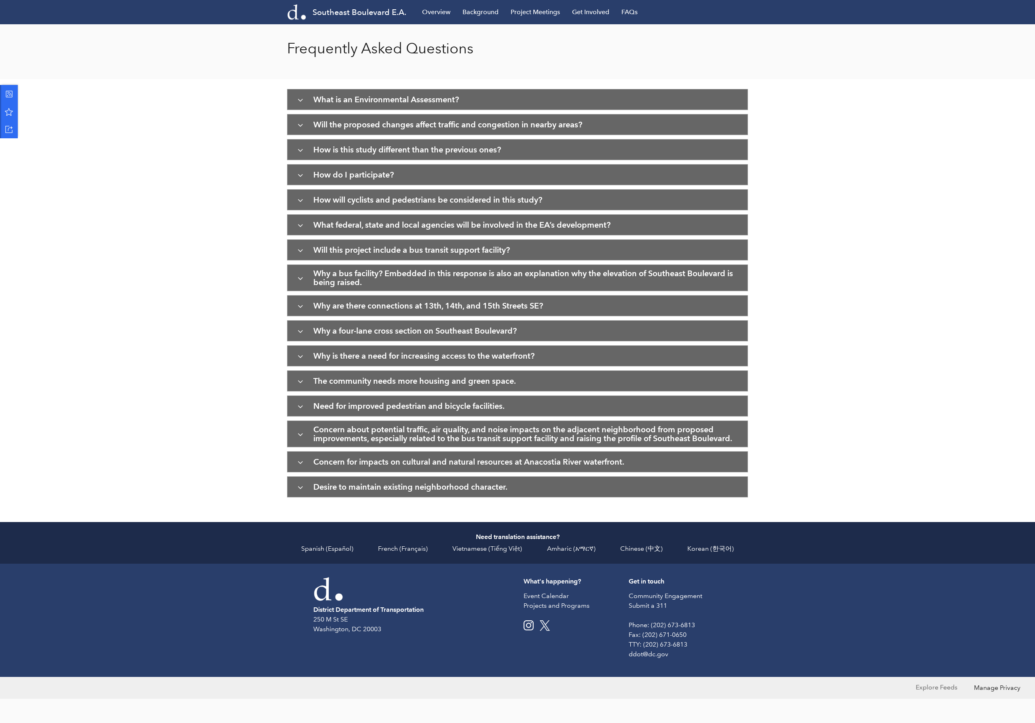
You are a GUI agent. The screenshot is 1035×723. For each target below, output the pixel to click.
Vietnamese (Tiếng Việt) (487, 548)
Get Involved (590, 12)
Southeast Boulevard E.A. (359, 12)
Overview (436, 12)
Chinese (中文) (641, 548)
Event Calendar (546, 596)
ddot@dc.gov (648, 654)
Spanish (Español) (327, 548)
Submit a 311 (648, 605)
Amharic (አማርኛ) (571, 548)
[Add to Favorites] (9, 111)
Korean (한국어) (710, 548)
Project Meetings (535, 12)
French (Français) (403, 548)
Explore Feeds (936, 687)
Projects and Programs (556, 605)
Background (480, 12)
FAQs (629, 12)
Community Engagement (665, 596)
